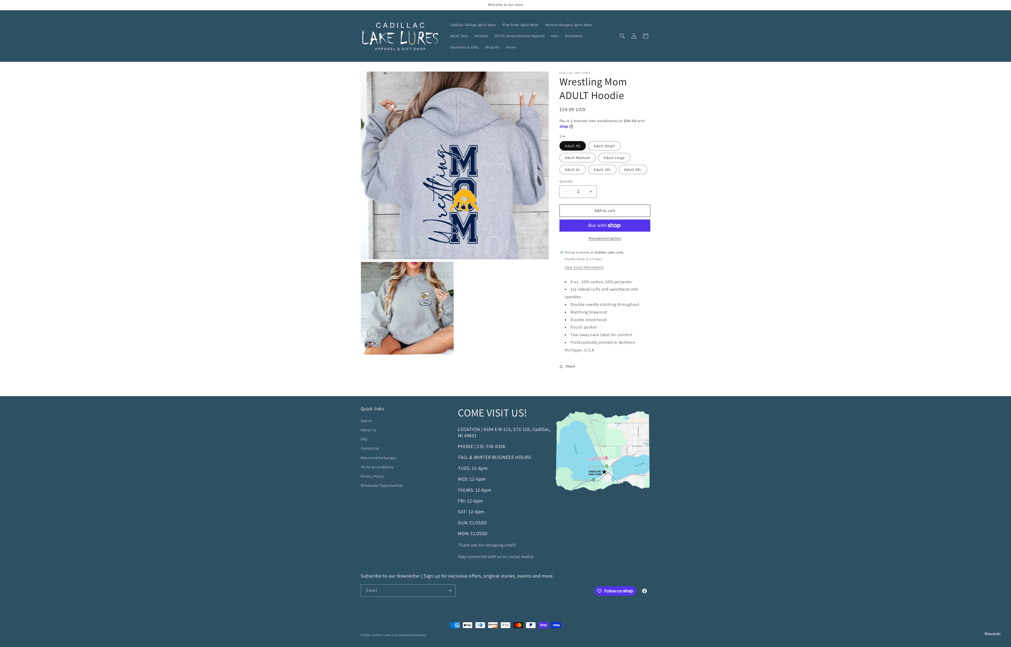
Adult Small (604, 145)
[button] (622, 36)
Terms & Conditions (377, 467)
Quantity (566, 181)
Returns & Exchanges (378, 457)
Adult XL (572, 169)
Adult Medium (577, 157)
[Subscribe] (449, 590)
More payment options (605, 238)
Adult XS (572, 145)
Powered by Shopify (412, 635)
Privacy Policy (372, 476)
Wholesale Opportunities (382, 485)
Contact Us (370, 448)
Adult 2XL (602, 169)
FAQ (364, 439)
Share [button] (570, 366)
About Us (368, 429)
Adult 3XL (633, 169)
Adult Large (614, 157)
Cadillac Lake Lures (384, 635)
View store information (584, 267)
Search (366, 420)
